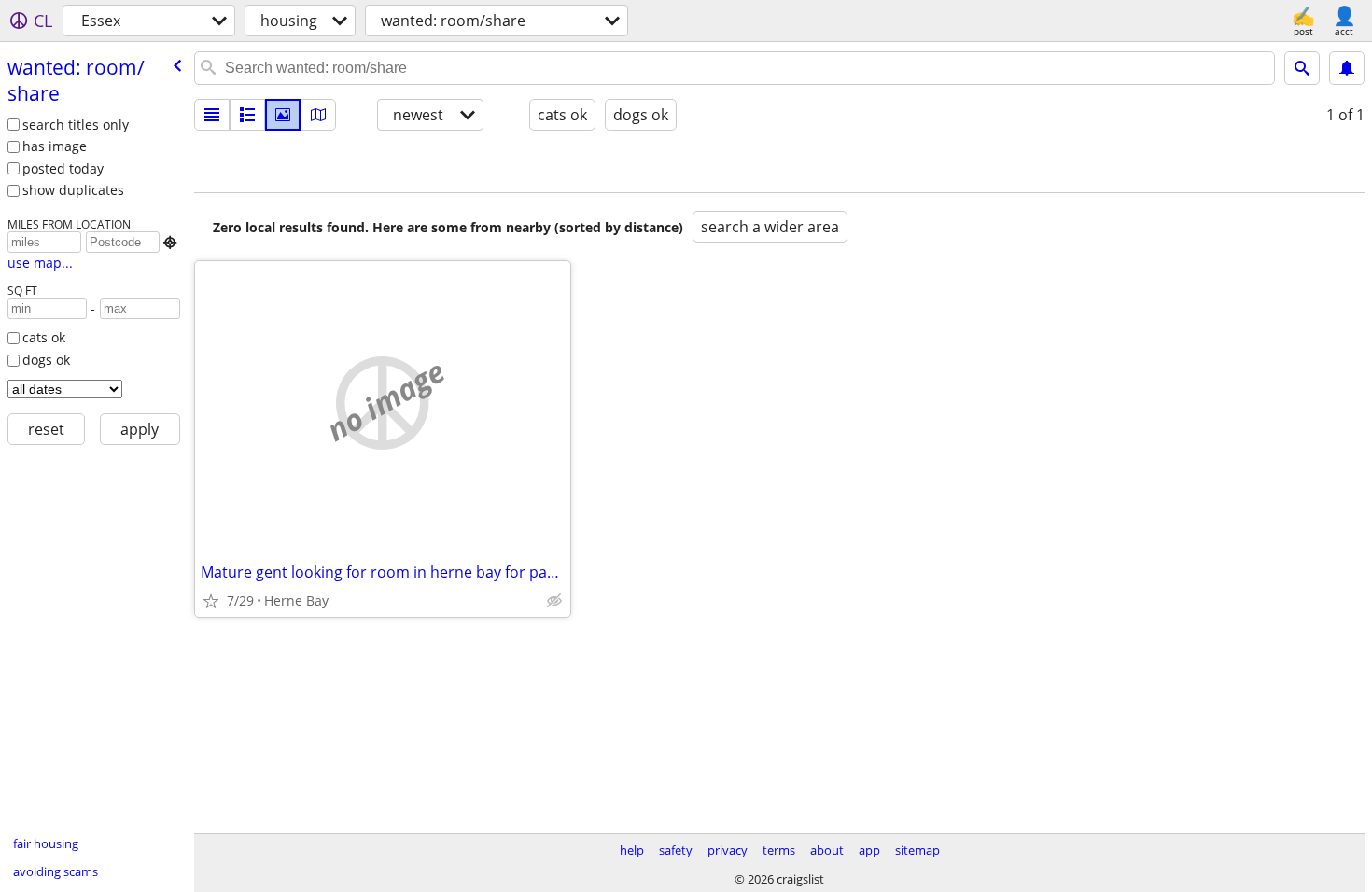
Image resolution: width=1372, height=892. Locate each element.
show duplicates (73, 190)
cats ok (43, 337)
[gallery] (283, 115)
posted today (63, 168)
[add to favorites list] (211, 601)
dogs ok (46, 360)
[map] (318, 115)
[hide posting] (554, 601)
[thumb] (247, 115)
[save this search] (1347, 68)
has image (54, 146)
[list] (212, 115)
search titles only (75, 124)
